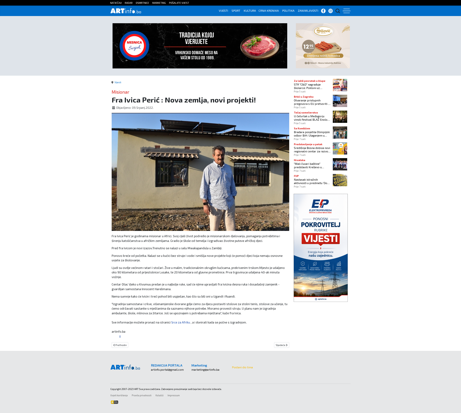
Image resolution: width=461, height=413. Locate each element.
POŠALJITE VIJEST (179, 2)
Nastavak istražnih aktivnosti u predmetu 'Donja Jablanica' (312, 181)
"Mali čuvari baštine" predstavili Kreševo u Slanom (308, 165)
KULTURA (250, 10)
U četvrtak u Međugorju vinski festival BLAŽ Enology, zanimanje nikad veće (312, 117)
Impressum (174, 395)
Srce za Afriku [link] (180, 322)
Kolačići (160, 395)
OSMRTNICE (142, 2)
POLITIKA (288, 10)
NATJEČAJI (116, 2)
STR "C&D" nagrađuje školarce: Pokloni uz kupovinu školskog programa (307, 86)
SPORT (236, 10)
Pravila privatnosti (141, 395)
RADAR (129, 2)
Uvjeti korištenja (119, 395)
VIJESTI (223, 10)
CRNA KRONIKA (269, 10)
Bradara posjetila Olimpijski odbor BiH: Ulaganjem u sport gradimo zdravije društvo (312, 133)
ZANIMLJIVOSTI (308, 10)
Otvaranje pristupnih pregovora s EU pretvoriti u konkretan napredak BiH (312, 102)
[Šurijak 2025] (200, 45)
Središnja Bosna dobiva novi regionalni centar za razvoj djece (312, 149)
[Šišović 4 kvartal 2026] (323, 45)
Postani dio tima (242, 367)
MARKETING (159, 2)
